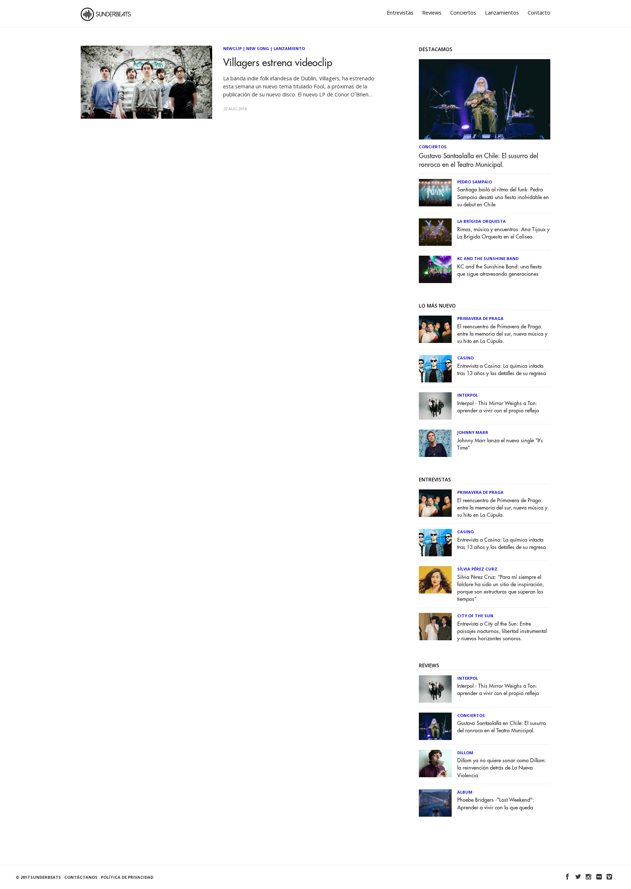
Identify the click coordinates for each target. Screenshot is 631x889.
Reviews (431, 12)
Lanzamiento (289, 48)
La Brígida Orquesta (481, 221)
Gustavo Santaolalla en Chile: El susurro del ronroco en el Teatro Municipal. (478, 160)
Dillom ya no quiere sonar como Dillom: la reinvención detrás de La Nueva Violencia (501, 768)
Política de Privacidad (127, 877)
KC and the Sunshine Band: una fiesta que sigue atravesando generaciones (499, 270)
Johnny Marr (472, 432)
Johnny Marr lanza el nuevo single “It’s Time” (500, 444)
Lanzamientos (502, 12)
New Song (257, 48)
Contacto (539, 12)
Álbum (465, 792)
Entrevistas (400, 12)
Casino (465, 357)
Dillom (465, 752)
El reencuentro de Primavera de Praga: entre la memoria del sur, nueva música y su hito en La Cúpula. (502, 334)
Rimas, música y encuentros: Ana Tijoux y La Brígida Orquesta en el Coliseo (503, 233)
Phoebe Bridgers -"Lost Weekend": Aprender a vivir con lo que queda (495, 803)
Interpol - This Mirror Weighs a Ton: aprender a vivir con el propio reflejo (498, 407)
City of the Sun (475, 615)
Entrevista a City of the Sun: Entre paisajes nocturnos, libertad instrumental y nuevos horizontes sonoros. (502, 631)
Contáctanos (80, 877)
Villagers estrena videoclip (277, 63)
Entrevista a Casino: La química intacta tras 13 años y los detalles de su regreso (501, 369)
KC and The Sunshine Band (488, 258)
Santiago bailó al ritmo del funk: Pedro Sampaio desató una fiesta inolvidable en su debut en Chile (503, 197)
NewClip (232, 48)
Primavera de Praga (480, 318)
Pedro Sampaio (474, 181)
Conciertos (463, 12)
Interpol (467, 395)
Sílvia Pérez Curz (477, 569)
